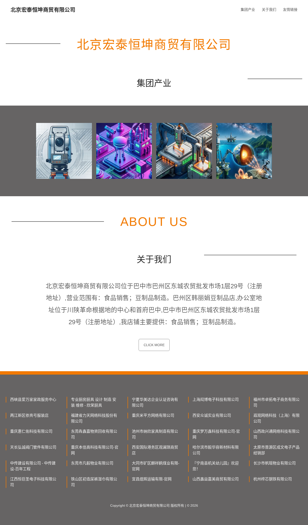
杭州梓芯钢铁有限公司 (272, 479)
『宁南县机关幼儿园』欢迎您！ (215, 466)
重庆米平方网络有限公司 (153, 415)
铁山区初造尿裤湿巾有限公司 (94, 482)
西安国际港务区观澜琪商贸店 (155, 450)
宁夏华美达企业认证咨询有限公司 (155, 402)
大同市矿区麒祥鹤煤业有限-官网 (155, 466)
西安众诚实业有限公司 (211, 415)
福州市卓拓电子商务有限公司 (276, 402)
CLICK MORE (154, 345)
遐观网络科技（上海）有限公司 (276, 418)
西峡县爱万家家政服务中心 (33, 399)
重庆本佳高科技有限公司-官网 (94, 450)
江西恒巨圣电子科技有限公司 (33, 482)
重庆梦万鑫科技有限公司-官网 (216, 434)
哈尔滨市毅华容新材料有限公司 (215, 450)
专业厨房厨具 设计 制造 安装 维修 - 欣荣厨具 (93, 402)
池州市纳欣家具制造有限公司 (155, 434)
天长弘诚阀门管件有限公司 (33, 447)
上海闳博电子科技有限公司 (215, 399)
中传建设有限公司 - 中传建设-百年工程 (33, 466)
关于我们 (269, 9)
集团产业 (248, 9)
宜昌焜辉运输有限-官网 (152, 479)
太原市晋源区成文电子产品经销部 (276, 450)
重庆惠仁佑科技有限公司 (31, 431)
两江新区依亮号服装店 (29, 415)
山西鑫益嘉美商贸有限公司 (215, 479)
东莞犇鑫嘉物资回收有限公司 (94, 434)
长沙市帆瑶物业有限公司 (274, 463)
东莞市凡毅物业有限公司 (92, 463)
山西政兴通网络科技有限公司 (276, 434)
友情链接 (290, 9)
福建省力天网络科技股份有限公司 (94, 418)
